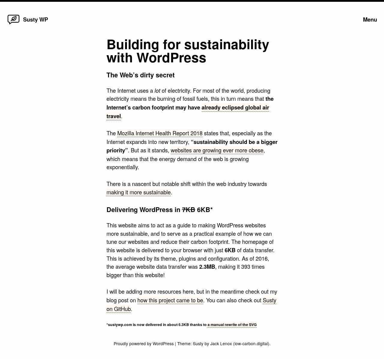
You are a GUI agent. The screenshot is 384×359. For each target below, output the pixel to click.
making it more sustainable (138, 192)
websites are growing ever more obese (217, 150)
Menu (370, 19)
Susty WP (35, 19)
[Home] (13, 24)
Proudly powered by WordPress (144, 343)
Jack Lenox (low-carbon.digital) (239, 343)
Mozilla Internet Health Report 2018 (159, 133)
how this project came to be (170, 300)
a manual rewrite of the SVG (232, 324)
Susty (198, 343)
